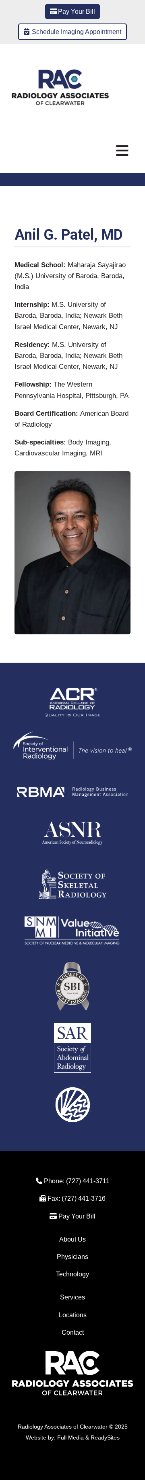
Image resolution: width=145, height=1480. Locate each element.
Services (72, 1297)
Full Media (70, 1437)
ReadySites (105, 1437)
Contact (73, 1332)
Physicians (72, 1256)
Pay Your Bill (76, 11)
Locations (73, 1315)
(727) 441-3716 (83, 1198)
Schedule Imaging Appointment (76, 31)
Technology (72, 1274)
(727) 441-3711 (88, 1181)
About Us (72, 1239)
